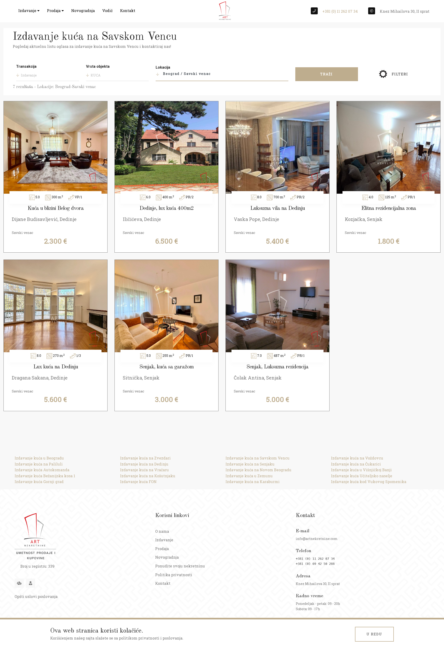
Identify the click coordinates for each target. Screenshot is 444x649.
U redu (374, 634)
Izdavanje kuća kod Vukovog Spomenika (368, 481)
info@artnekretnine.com (317, 538)
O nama (162, 531)
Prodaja (54, 10)
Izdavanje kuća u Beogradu (39, 458)
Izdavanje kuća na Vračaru (144, 469)
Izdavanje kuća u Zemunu (249, 475)
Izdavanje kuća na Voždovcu (357, 458)
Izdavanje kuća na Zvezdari (145, 458)
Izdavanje (27, 10)
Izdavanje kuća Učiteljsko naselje (361, 475)
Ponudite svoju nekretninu (180, 565)
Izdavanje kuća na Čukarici (356, 464)
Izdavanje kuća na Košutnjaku (147, 475)
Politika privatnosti (173, 574)
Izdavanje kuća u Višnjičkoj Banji (361, 469)
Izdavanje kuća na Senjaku (249, 464)
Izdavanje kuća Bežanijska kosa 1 (45, 475)
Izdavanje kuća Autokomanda (42, 469)
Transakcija (26, 66)
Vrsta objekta (98, 66)
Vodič (107, 10)
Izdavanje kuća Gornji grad (39, 481)
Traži (326, 74)
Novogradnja (83, 10)
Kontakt (127, 10)
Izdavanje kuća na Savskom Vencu (257, 458)
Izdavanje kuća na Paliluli (39, 464)
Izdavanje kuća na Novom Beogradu (258, 469)
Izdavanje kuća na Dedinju (144, 464)
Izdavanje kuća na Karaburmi (252, 481)
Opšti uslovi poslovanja (36, 596)
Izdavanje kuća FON (138, 481)
